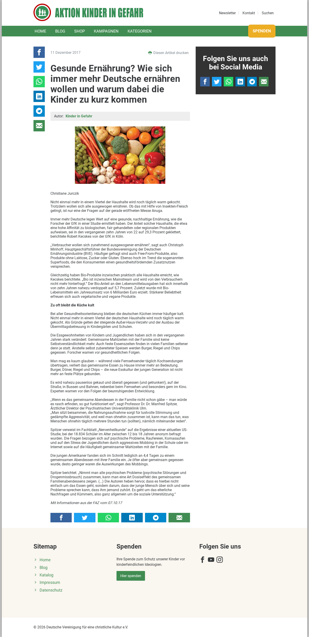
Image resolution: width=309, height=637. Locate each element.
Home (40, 31)
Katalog (46, 575)
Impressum (50, 582)
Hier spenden (130, 576)
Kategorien (140, 31)
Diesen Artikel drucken (170, 53)
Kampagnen (106, 31)
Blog (60, 31)
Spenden (262, 30)
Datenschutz (51, 590)
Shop (79, 31)
